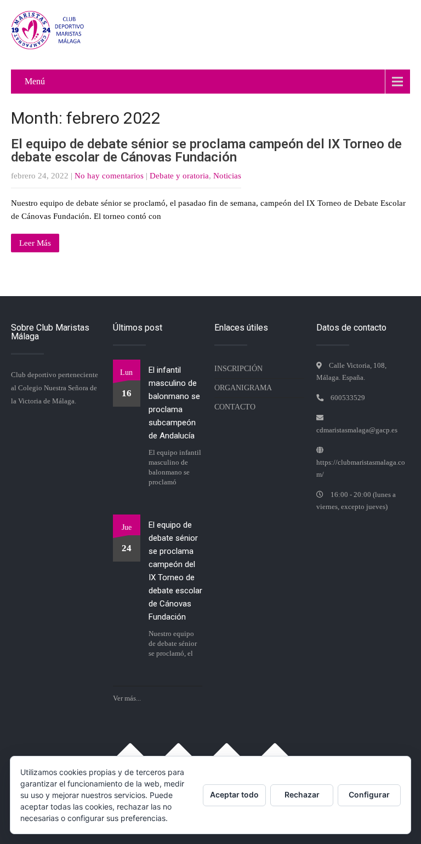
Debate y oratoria (179, 175)
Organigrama (243, 388)
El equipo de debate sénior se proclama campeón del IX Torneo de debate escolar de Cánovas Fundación (206, 150)
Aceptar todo (234, 794)
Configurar (369, 794)
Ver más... (127, 698)
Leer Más (35, 243)
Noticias (227, 175)
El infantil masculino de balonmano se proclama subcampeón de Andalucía (174, 403)
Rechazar (302, 794)
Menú (35, 81)
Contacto (234, 407)
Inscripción (238, 369)
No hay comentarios (109, 175)
